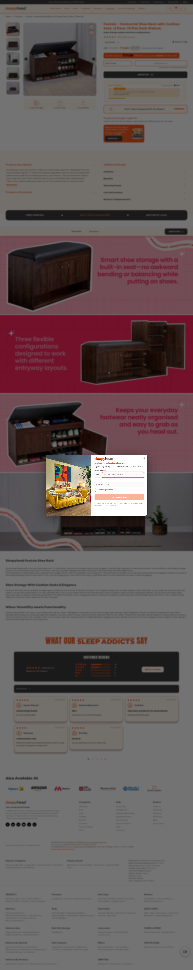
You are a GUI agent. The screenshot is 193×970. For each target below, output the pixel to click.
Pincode (98, 480)
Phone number (100, 470)
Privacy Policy (111, 505)
